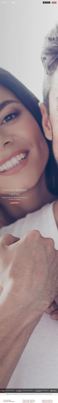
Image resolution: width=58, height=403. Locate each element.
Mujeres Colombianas (24, 394)
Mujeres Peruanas (48, 394)
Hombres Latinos (16, 394)
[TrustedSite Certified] (53, 390)
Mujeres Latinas (9, 394)
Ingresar (54, 2)
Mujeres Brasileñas (32, 394)
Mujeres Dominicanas (40, 394)
